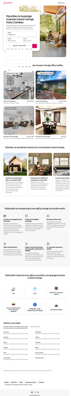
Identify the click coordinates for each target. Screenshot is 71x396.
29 (26, 66)
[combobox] (22, 35)
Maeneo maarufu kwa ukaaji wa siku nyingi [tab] (15, 326)
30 (29, 66)
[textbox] (14, 41)
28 (22, 66)
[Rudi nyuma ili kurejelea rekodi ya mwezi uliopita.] (9, 45)
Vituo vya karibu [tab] (35, 326)
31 (9, 70)
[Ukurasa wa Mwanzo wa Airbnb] (7, 2)
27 (19, 66)
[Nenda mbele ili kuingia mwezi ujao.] (29, 45)
